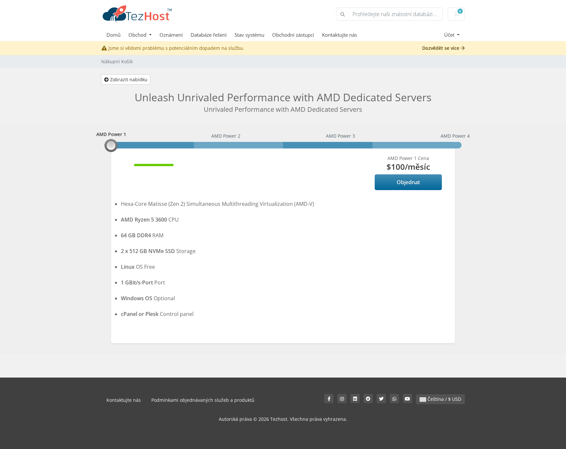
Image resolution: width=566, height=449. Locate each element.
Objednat (408, 182)
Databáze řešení (209, 34)
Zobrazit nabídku (128, 79)
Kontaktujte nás (339, 34)
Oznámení (171, 34)
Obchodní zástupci (293, 34)
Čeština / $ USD (443, 399)
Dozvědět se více (441, 48)
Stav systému (249, 34)
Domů (113, 34)
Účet (450, 34)
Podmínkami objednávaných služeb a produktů (203, 400)
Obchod (138, 34)
